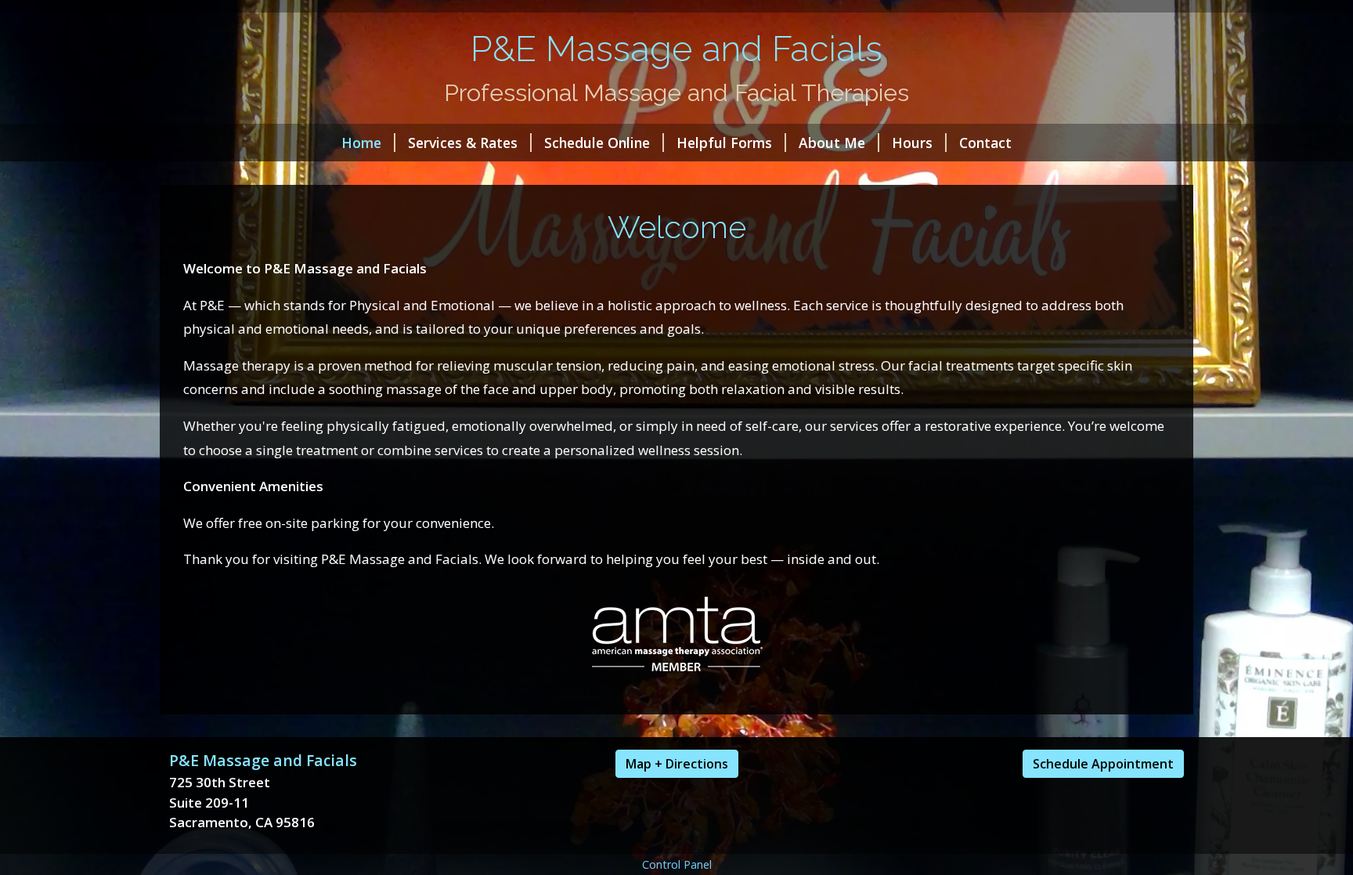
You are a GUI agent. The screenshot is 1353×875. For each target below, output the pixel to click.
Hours (912, 142)
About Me (832, 142)
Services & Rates (463, 142)
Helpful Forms (724, 142)
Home (361, 142)
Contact (985, 142)
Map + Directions (677, 763)
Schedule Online (597, 142)
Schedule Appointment (1103, 763)
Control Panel (677, 864)
